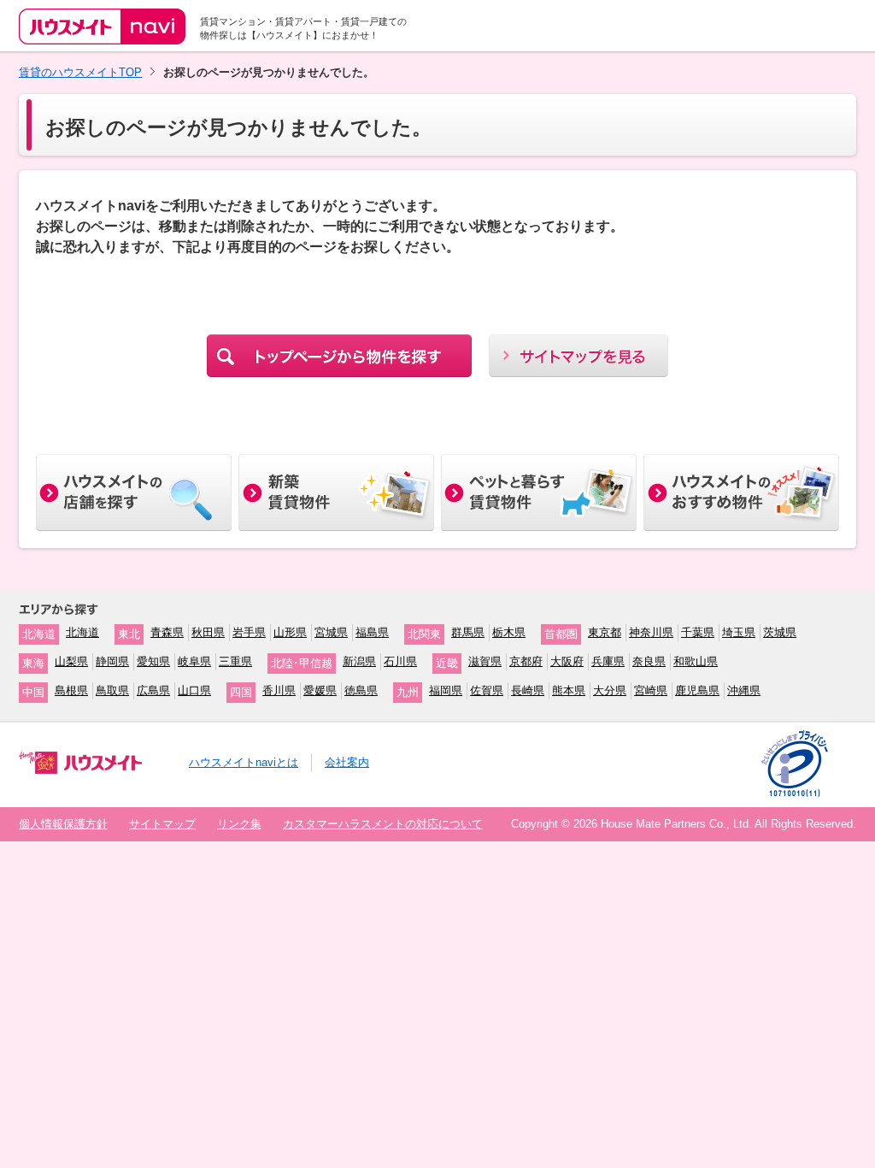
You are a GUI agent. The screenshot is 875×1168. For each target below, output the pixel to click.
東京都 (604, 632)
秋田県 (208, 632)
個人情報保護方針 (63, 823)
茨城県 (779, 632)
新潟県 (359, 661)
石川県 (400, 661)
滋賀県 (485, 661)
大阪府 (567, 661)
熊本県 (568, 690)
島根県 (71, 690)
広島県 (153, 690)
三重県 (235, 661)
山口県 (194, 690)
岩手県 (249, 632)
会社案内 (347, 762)
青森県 (167, 632)
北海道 (82, 632)
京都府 (526, 661)
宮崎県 (650, 690)
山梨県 (71, 661)
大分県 (609, 690)
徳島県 (361, 690)
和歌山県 (695, 661)
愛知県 (153, 661)
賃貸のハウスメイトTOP (80, 72)
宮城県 (331, 632)
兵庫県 (608, 661)
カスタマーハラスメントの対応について (383, 823)
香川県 (279, 690)
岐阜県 (194, 661)
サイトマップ (162, 823)
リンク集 (239, 823)
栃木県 (509, 632)
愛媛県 (320, 690)
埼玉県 (738, 632)
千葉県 (697, 632)
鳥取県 (112, 690)
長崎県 (527, 690)
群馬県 (467, 632)
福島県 (372, 632)
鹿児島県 (697, 690)
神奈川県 (651, 632)
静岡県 (112, 661)
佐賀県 (486, 690)
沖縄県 (743, 690)
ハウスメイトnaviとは (243, 762)
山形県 (290, 632)
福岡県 (445, 690)
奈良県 (649, 661)
